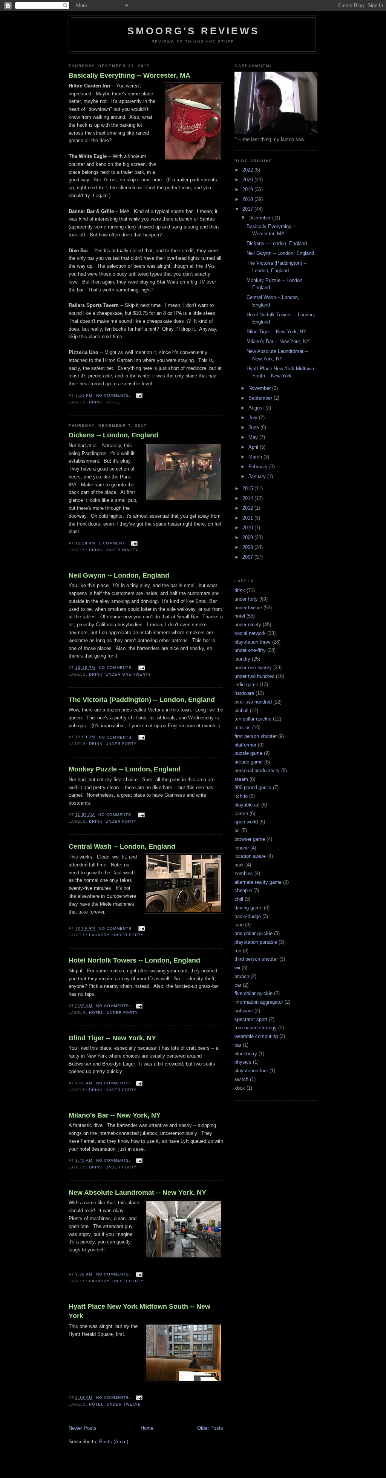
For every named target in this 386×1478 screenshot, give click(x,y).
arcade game (248, 762)
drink (96, 402)
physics (242, 1062)
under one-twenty (128, 674)
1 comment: (113, 543)
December (260, 218)
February (258, 466)
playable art (247, 805)
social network (250, 633)
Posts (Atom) (113, 1441)
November (260, 388)
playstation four (251, 1070)
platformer (245, 745)
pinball (241, 710)
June (254, 427)
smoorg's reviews (193, 31)
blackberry (245, 1053)
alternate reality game (258, 882)
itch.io (241, 796)
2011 (248, 518)
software (243, 1010)
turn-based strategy (255, 1027)
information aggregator (258, 1002)
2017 (248, 209)
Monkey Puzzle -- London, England (125, 769)
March (255, 457)
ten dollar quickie (252, 719)
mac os (242, 727)
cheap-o (243, 890)
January (257, 476)
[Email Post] (138, 395)
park (239, 865)
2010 (248, 527)
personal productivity (257, 770)
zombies (243, 873)
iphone (241, 848)
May (253, 437)
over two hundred (253, 702)
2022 (248, 170)
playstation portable (255, 942)
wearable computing (256, 1036)
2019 (248, 189)
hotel (113, 402)
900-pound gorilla (252, 787)
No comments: (114, 395)
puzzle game (248, 753)
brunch (241, 976)
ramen (241, 813)
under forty (121, 744)
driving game (248, 908)
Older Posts (210, 1428)
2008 (248, 547)
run (237, 951)
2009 (248, 537)
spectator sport (250, 1019)
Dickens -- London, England (113, 435)
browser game (249, 839)
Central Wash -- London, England (122, 846)
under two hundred (254, 676)
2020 (248, 179)
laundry (99, 935)
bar (237, 1045)
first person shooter (255, 736)
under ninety (122, 550)
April (254, 447)
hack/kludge (247, 916)
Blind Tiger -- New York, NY (112, 1038)
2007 (248, 557)
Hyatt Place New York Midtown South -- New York (139, 1311)
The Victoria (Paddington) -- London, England (142, 700)
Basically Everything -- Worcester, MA (129, 75)
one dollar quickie (253, 933)
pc (237, 830)
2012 (248, 508)
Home (147, 1428)
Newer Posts (82, 1428)
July (253, 417)
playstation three (252, 642)
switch (241, 1079)
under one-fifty (250, 650)
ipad (239, 925)
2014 (248, 498)
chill (238, 899)
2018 (248, 199)
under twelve (124, 1404)
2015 (248, 488)
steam (241, 779)
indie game (246, 684)
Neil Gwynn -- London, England (119, 575)
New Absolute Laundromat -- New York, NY (137, 1192)
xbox (239, 1088)
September (261, 398)
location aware (250, 856)
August (256, 408)
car (237, 985)
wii (237, 968)
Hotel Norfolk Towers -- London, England (134, 960)
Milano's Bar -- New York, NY (115, 1115)
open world (246, 822)
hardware (244, 693)
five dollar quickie (253, 993)
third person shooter (256, 959)
